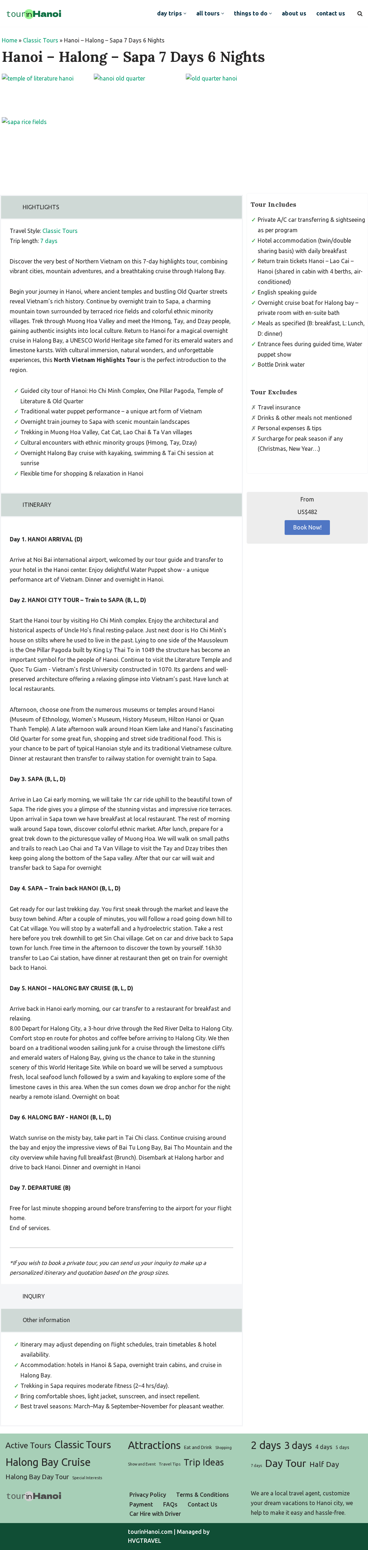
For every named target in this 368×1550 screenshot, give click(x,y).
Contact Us (330, 13)
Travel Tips (169, 1464)
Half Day (324, 1464)
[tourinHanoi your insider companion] (34, 13)
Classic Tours (40, 40)
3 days (298, 1445)
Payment (141, 1504)
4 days (323, 1447)
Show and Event (142, 1464)
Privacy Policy (147, 1494)
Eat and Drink (198, 1447)
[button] (185, 13)
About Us (294, 13)
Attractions (154, 1445)
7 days (49, 241)
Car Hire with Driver (155, 1513)
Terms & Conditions (202, 1494)
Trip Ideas (204, 1462)
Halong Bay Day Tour (37, 1477)
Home (9, 40)
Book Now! (307, 527)
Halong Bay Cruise (48, 1462)
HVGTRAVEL (144, 1540)
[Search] (360, 13)
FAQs (170, 1504)
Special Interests (87, 1478)
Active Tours (28, 1445)
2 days (266, 1445)
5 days (342, 1447)
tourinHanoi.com (150, 1531)
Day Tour (285, 1463)
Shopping (223, 1447)
